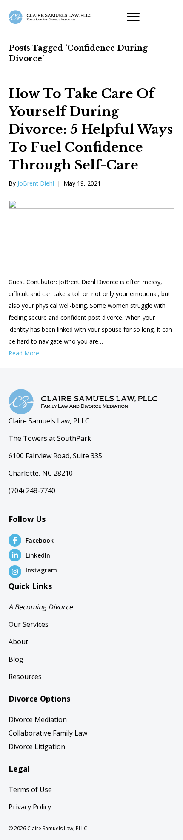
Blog (16, 659)
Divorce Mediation (38, 719)
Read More (24, 353)
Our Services (29, 624)
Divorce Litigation (37, 746)
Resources (25, 676)
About (18, 641)
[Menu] (133, 17)
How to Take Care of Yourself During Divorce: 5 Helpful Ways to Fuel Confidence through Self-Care (91, 129)
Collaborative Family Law (48, 733)
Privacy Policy (30, 807)
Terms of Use (30, 789)
